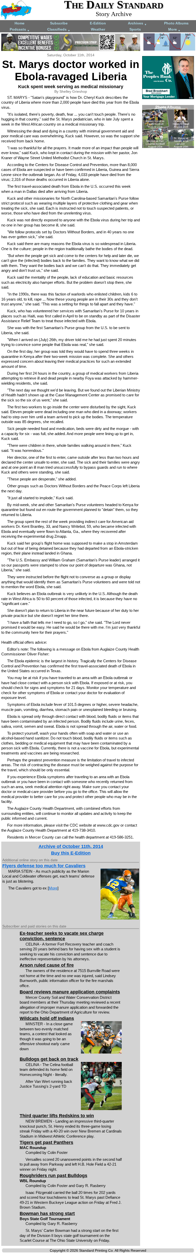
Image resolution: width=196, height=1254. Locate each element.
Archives (137, 23)
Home (19, 23)
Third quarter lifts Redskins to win (57, 1115)
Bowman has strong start (47, 1213)
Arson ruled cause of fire (47, 965)
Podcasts (20, 29)
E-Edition (98, 23)
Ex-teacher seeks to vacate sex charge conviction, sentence (62, 936)
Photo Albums (176, 23)
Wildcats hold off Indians (47, 1018)
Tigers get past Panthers (46, 1142)
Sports (135, 29)
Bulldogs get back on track (49, 1059)
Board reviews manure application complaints (70, 991)
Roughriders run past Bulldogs (53, 1175)
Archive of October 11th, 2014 (71, 846)
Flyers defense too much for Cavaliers (43, 865)
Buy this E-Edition (71, 853)
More (174, 29)
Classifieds (58, 29)
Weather (98, 29)
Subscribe (59, 23)
